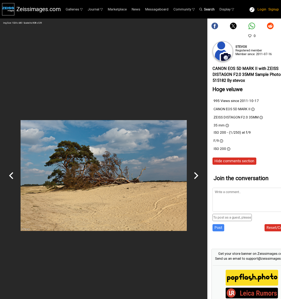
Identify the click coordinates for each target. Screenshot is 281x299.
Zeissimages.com (38, 9)
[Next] (196, 180)
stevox (241, 47)
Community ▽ (184, 9)
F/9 (216, 141)
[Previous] (11, 180)
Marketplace (117, 9)
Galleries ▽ (74, 9)
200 (223, 149)
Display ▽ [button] (226, 9)
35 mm (219, 125)
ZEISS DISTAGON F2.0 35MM (236, 117)
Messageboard (156, 9)
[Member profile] (222, 51)
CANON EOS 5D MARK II (232, 109)
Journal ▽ (95, 9)
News (136, 9)
